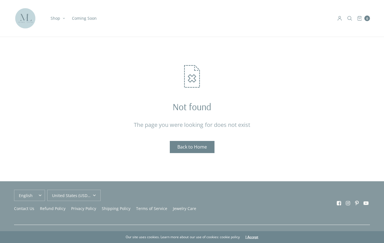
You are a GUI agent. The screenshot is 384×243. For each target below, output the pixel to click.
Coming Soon (84, 18)
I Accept (251, 237)
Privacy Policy (83, 208)
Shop (55, 18)
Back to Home (192, 147)
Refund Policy (52, 208)
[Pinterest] (357, 203)
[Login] (340, 18)
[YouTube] (366, 203)
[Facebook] (339, 203)
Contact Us (24, 208)
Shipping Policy (116, 208)
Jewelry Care (184, 208)
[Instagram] (348, 203)
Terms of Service (151, 208)
